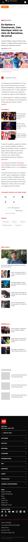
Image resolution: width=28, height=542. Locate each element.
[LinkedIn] (20, 512)
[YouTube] (13, 512)
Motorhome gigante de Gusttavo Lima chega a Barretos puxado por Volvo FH (18, 284)
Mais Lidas (5, 247)
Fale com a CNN (5, 530)
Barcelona (6, 102)
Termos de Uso (5, 527)
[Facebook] (9, 512)
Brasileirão (20, 6)
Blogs (2, 496)
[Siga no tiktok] (5, 202)
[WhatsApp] (6, 515)
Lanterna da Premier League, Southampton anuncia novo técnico (21, 135)
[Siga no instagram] (5, 197)
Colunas (3, 498)
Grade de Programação (7, 494)
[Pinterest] (24, 512)
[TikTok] (2, 515)
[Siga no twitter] (14, 197)
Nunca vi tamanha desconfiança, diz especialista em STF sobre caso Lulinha (18, 304)
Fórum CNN (4, 500)
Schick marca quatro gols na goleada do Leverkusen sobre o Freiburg (21, 116)
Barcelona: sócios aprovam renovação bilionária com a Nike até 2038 (21, 126)
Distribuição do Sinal (6, 505)
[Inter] (2, 511)
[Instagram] (17, 512)
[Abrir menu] (3, 2)
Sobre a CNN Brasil (6, 522)
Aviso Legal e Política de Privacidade (10, 525)
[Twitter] (6, 512)
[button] (14, 63)
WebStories (5, 324)
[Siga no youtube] (22, 197)
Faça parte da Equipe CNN (8, 532)
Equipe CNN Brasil (6, 491)
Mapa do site (4, 502)
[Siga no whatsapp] (14, 202)
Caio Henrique (5, 163)
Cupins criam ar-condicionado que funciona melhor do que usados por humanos (19, 294)
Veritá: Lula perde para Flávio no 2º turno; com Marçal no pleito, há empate (18, 274)
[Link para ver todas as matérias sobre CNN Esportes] (6, 20)
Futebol (13, 6)
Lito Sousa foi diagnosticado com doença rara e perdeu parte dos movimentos (13, 266)
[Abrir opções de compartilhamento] (2, 77)
